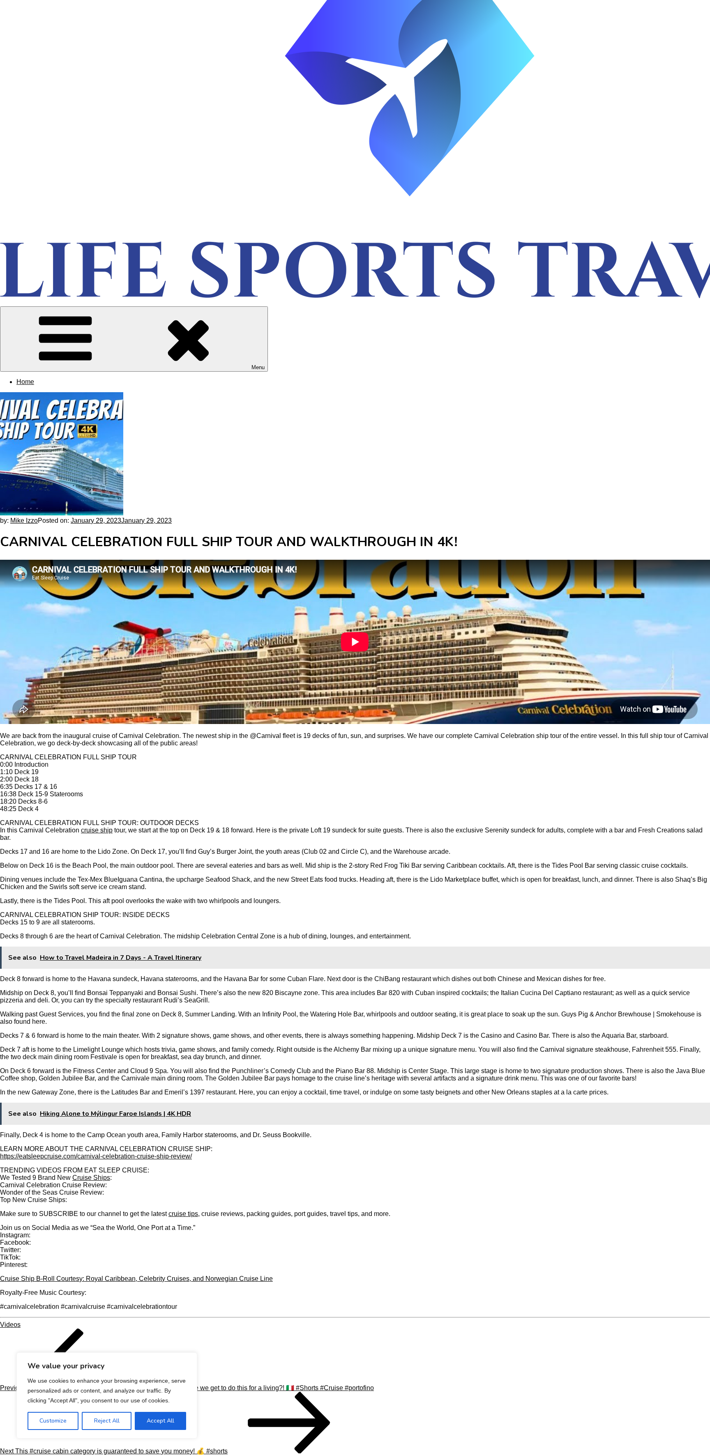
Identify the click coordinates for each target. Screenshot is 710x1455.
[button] (134, 339)
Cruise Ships (91, 1177)
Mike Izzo (24, 520)
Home (25, 381)
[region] (106, 1395)
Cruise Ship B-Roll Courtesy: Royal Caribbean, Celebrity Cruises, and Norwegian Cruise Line (136, 1278)
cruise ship (97, 830)
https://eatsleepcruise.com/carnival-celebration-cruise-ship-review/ (96, 1156)
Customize (53, 1421)
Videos (10, 1324)
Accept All (160, 1421)
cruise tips (183, 1213)
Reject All (107, 1421)
